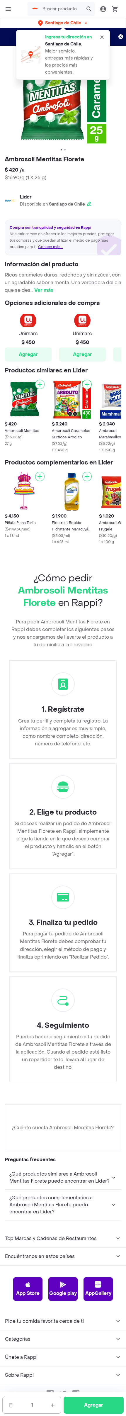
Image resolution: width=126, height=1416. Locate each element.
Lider (26, 197)
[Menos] (11, 1405)
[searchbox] (61, 9)
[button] (63, 23)
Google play (63, 1293)
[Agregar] (40, 384)
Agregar (28, 354)
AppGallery (98, 1293)
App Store (28, 1293)
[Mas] (53, 1405)
